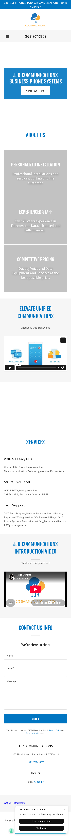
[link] (35, 19)
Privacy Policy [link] (55, 730)
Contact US (35, 90)
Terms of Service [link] (33, 733)
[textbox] (35, 655)
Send (35, 718)
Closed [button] (38, 781)
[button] (7, 36)
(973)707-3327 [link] (35, 36)
